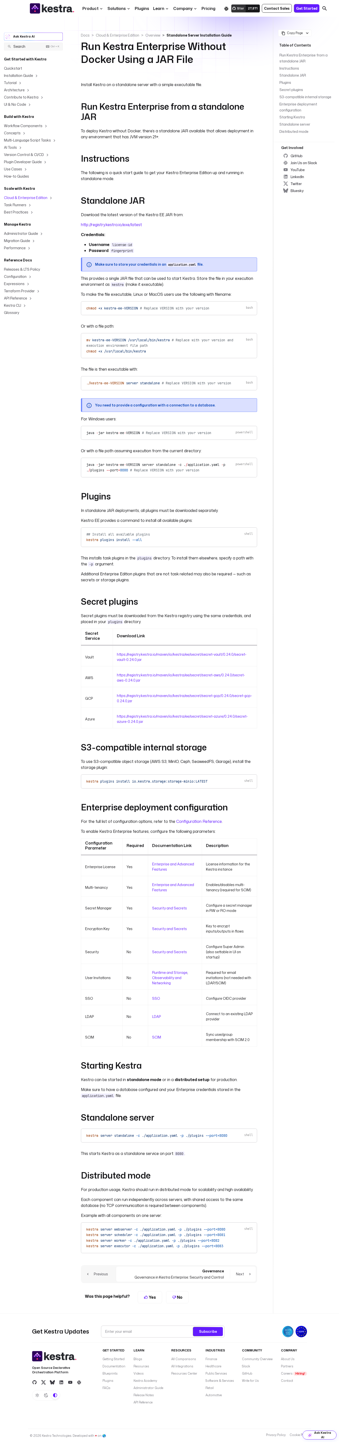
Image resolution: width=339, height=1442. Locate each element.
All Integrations (182, 1366)
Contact (287, 1381)
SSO (156, 998)
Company (183, 8)
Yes (152, 1297)
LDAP (156, 1016)
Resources (141, 1366)
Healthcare (213, 1366)
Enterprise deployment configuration (298, 107)
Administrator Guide (148, 1388)
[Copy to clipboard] (251, 307)
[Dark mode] (46, 1395)
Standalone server (294, 124)
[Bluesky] (52, 1382)
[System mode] (55, 1395)
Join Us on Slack (304, 162)
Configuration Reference (199, 821)
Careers (293, 1373)
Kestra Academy (145, 1381)
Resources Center (184, 1373)
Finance (211, 1359)
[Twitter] (43, 1382)
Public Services (216, 1373)
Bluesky (297, 190)
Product (90, 8)
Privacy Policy (276, 1435)
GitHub (297, 155)
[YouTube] (70, 1382)
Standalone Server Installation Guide (199, 35)
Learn (158, 8)
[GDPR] (301, 1331)
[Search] (325, 8)
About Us (288, 1359)
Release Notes (144, 1395)
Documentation (113, 1366)
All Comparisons (183, 1359)
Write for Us (250, 1381)
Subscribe (208, 1331)
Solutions (116, 8)
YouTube (298, 169)
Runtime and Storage (169, 972)
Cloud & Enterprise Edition (117, 35)
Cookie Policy (299, 1435)
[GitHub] (34, 1382)
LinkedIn (297, 176)
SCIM (156, 1037)
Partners (287, 1366)
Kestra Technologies (56, 1436)
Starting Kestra (292, 117)
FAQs (106, 1388)
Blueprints (110, 1373)
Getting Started (113, 1359)
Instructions (289, 68)
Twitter (296, 183)
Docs (85, 35)
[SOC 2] (288, 1331)
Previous (101, 1274)
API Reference (143, 1402)
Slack (246, 1366)
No (179, 1297)
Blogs (138, 1359)
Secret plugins (291, 89)
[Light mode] (37, 1395)
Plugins (285, 82)
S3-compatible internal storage (305, 97)
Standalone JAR (292, 75)
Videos (139, 1373)
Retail (209, 1388)
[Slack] (226, 8)
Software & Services (219, 1381)
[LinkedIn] (61, 1382)
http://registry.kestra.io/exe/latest (111, 224)
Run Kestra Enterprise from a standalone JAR (303, 58)
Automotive (213, 1395)
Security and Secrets (169, 908)
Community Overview (257, 1359)
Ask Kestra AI (24, 36)
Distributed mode (293, 131)
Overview (152, 35)
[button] (142, 8)
